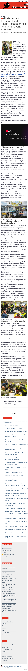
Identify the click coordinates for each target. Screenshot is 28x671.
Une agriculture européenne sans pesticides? (16, 518)
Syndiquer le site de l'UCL (9, 554)
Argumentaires (5, 632)
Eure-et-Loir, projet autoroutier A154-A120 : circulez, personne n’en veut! (9, 586)
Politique (4, 653)
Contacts (4, 552)
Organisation (4, 667)
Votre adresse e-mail (9, 405)
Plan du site (5, 557)
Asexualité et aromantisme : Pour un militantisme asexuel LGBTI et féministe (9, 595)
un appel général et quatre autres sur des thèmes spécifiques (13, 74)
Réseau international (7, 656)
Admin (25, 669)
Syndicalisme (5, 660)
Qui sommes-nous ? (6, 548)
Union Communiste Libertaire (9, 666)
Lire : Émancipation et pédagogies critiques (15, 529)
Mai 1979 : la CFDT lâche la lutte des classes (16, 526)
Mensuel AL (16, 421)
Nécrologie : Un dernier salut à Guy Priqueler (15, 533)
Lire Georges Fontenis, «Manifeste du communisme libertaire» (9, 610)
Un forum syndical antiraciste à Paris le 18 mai (16, 431)
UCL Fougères (13, 32)
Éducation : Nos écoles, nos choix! (13, 428)
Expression (9, 421)
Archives (10, 667)
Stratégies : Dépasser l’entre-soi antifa (14, 475)
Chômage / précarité (7, 649)
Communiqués (5, 625)
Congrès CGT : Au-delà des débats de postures (16, 444)
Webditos (4, 628)
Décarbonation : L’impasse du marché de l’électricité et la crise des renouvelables (9, 604)
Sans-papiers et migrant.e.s (8, 658)
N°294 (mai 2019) (8, 422)
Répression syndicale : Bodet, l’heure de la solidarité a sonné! (9, 580)
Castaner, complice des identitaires (13, 472)
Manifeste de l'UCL (6, 550)
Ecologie (4, 651)
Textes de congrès (6, 634)
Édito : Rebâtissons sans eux (12, 425)
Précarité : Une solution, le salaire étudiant (15, 508)
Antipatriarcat (5, 647)
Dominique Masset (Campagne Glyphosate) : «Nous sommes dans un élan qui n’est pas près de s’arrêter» (16, 513)
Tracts (3, 630)
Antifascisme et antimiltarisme (9, 644)
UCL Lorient (20, 32)
